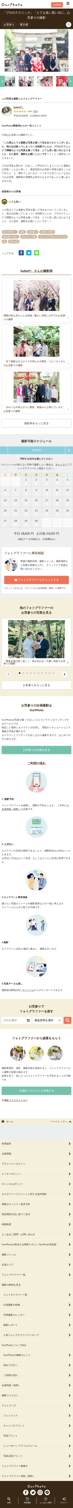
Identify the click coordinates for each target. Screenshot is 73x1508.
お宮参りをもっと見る (36, 685)
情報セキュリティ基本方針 (16, 1204)
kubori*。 (19, 107)
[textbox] (16, 1020)
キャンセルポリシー (12, 1184)
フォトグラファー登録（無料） (18, 1476)
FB (26, 1492)
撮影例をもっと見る (36, 423)
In (40, 1492)
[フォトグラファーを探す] (67, 1020)
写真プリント (10, 1435)
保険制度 (6, 1224)
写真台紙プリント (12, 1456)
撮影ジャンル (9, 1254)
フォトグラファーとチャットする (38, 579)
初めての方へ (10, 1365)
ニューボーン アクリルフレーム (20, 1445)
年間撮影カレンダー (14, 1314)
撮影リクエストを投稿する (38, 1090)
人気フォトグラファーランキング (21, 1335)
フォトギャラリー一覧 (15, 1294)
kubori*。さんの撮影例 (36, 271)
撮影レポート (10, 1325)
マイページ (28, 990)
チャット (60, 464)
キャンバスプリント (14, 1425)
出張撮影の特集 (11, 1304)
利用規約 (6, 1143)
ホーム (9, 1121)
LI (47, 1492)
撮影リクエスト (10, 1395)
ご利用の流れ (10, 1375)
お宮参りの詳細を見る (36, 749)
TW (33, 1492)
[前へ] (2, 81)
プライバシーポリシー (13, 1163)
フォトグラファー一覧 (13, 1274)
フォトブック (10, 1415)
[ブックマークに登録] (68, 24)
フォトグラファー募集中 (15, 1466)
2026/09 (36, 450)
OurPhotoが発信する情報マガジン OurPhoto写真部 (29, 1244)
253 (35, 111)
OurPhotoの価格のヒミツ (16, 1355)
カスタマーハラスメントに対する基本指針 (24, 1194)
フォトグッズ (9, 1405)
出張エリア (8, 1264)
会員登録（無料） (11, 809)
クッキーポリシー (11, 1173)
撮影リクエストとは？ (16, 1100)
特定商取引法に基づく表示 (16, 1214)
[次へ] (70, 81)
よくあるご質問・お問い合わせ (18, 1234)
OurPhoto (36, 1486)
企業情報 (6, 1153)
